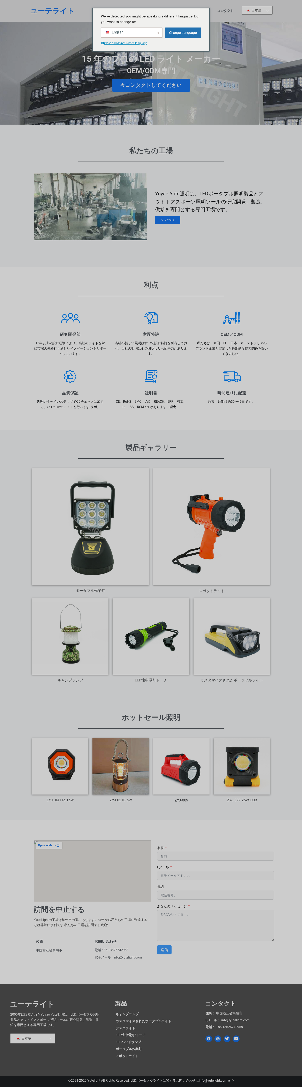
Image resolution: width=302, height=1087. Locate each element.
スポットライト (127, 1056)
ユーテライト (52, 11)
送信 (164, 950)
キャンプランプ (127, 1014)
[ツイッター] (227, 1038)
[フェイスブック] (208, 1038)
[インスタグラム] (217, 1038)
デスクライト (125, 1028)
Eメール (163, 867)
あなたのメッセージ (172, 906)
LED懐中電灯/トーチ (131, 1035)
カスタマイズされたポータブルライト (144, 1021)
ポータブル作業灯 (129, 1049)
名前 (160, 848)
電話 (160, 887)
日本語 (256, 10)
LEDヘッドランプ (128, 1042)
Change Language (183, 33)
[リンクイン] (236, 1038)
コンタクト (225, 11)
